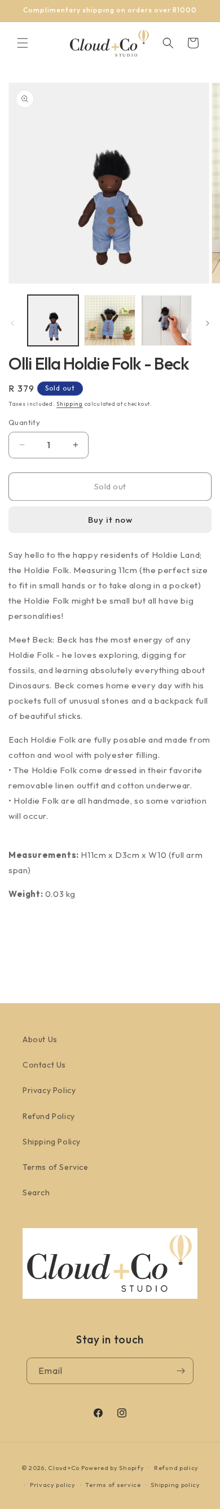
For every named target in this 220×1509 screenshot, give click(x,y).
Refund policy (176, 1468)
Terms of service (112, 1485)
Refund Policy (49, 1116)
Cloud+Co (64, 1467)
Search (36, 1192)
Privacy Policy (49, 1090)
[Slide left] (12, 323)
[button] (22, 43)
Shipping (69, 403)
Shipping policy (175, 1485)
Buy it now (110, 519)
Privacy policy (53, 1485)
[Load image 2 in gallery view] (109, 320)
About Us (40, 1039)
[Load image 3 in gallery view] (166, 320)
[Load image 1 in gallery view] (53, 320)
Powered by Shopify (112, 1467)
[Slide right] (207, 323)
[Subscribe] (180, 1371)
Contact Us (44, 1065)
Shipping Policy (52, 1142)
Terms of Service (56, 1167)
